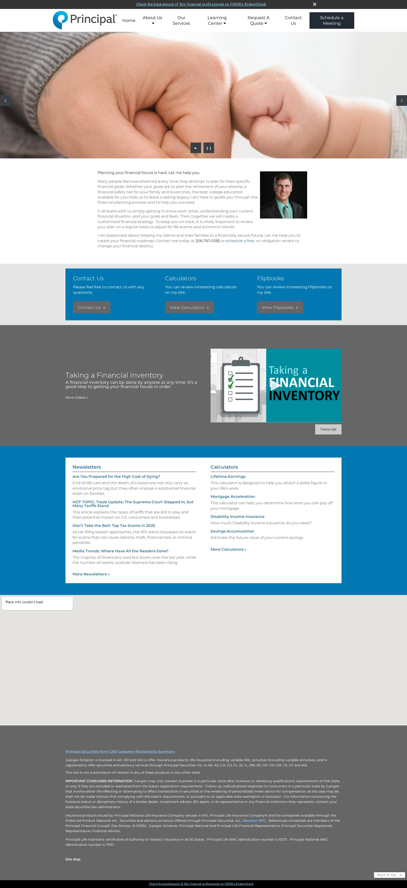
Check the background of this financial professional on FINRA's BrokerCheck (201, 4)
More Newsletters (91, 574)
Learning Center (217, 20)
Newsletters (87, 467)
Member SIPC (254, 820)
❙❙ (209, 148)
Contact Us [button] (89, 307)
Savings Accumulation (232, 531)
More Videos (77, 397)
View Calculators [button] (187, 307)
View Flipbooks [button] (277, 307)
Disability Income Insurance (238, 516)
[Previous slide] (5, 100)
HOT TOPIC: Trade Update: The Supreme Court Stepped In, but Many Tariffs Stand (133, 504)
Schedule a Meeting (332, 20)
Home (128, 20)
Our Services (181, 20)
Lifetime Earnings (228, 476)
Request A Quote (258, 20)
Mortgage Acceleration (233, 496)
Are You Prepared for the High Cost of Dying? (116, 476)
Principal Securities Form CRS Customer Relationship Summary (120, 751)
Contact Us (293, 20)
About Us (152, 17)
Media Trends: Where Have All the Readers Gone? (120, 551)
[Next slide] (401, 100)
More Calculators (229, 549)
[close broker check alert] (315, 4)
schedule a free (239, 241)
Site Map (73, 859)
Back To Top (387, 875)
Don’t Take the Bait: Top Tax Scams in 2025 (114, 525)
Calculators (224, 467)
